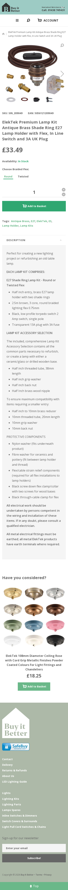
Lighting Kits (10, 798)
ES (50, 221)
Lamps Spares (11, 810)
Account (51, 20)
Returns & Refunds (14, 770)
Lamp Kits (26, 225)
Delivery (7, 764)
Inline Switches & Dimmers (19, 815)
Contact (7, 759)
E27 (33, 221)
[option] (34, 643)
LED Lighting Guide (14, 781)
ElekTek (42, 221)
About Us (8, 776)
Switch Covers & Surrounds (19, 821)
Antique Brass (20, 221)
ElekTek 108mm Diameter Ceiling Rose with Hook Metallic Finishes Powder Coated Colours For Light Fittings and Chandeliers (34, 660)
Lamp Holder (10, 225)
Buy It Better (27, 874)
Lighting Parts (11, 804)
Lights (6, 793)
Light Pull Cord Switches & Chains (24, 827)
